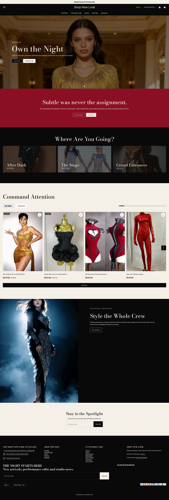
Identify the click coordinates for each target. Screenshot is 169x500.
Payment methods (89, 454)
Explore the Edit (119, 168)
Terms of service (89, 461)
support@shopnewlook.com (141, 457)
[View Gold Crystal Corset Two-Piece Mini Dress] (23, 241)
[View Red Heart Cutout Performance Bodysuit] (105, 241)
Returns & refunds (90, 457)
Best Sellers (46, 450)
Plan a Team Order (96, 330)
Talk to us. (143, 454)
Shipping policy (89, 456)
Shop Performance (79, 115)
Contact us (88, 450)
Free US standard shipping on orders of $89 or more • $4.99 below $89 (19, 450)
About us (87, 452)
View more (84, 285)
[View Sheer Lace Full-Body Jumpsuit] (146, 241)
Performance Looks (29, 61)
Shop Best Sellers (10, 168)
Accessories (46, 457)
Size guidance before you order (13, 458)
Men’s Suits (46, 456)
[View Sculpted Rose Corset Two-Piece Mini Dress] (64, 241)
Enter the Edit (17, 61)
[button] (4, 7)
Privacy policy (89, 459)
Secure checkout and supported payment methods (17, 454)
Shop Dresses (91, 115)
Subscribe (98, 424)
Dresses (46, 454)
